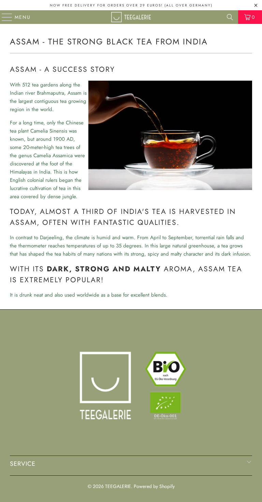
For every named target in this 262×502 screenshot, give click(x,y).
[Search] (229, 17)
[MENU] (4, 17)
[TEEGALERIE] (131, 17)
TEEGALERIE (118, 486)
